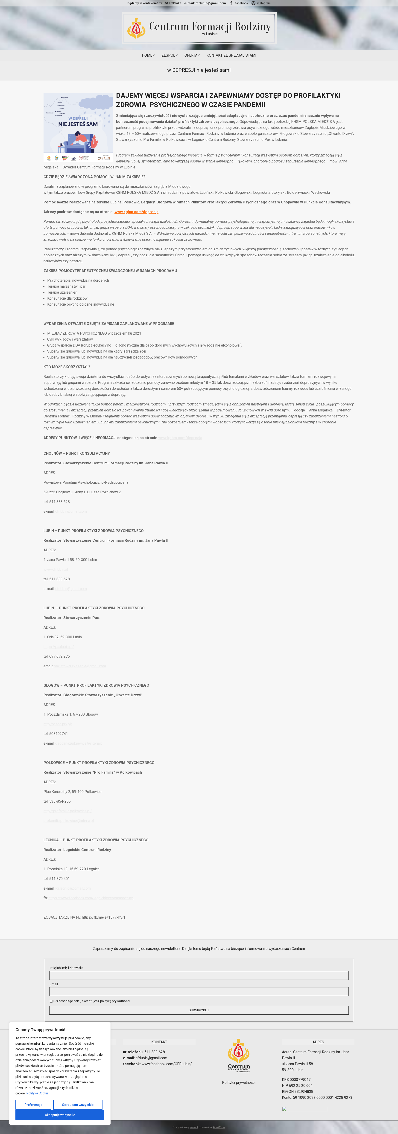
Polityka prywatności (238, 1082)
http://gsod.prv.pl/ (58, 724)
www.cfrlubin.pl (56, 569)
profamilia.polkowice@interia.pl (69, 821)
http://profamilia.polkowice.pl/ (68, 811)
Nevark (194, 1127)
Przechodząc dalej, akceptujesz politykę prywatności (91, 1001)
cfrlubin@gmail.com (71, 511)
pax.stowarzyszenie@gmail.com (80, 666)
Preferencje (33, 1105)
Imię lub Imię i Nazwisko (67, 968)
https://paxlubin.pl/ (59, 647)
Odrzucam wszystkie (78, 1105)
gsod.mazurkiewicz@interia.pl (79, 743)
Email (54, 984)
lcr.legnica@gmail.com (73, 888)
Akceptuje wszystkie (60, 1115)
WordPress (219, 1127)
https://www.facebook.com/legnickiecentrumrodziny (90, 898)
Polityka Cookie (37, 1093)
